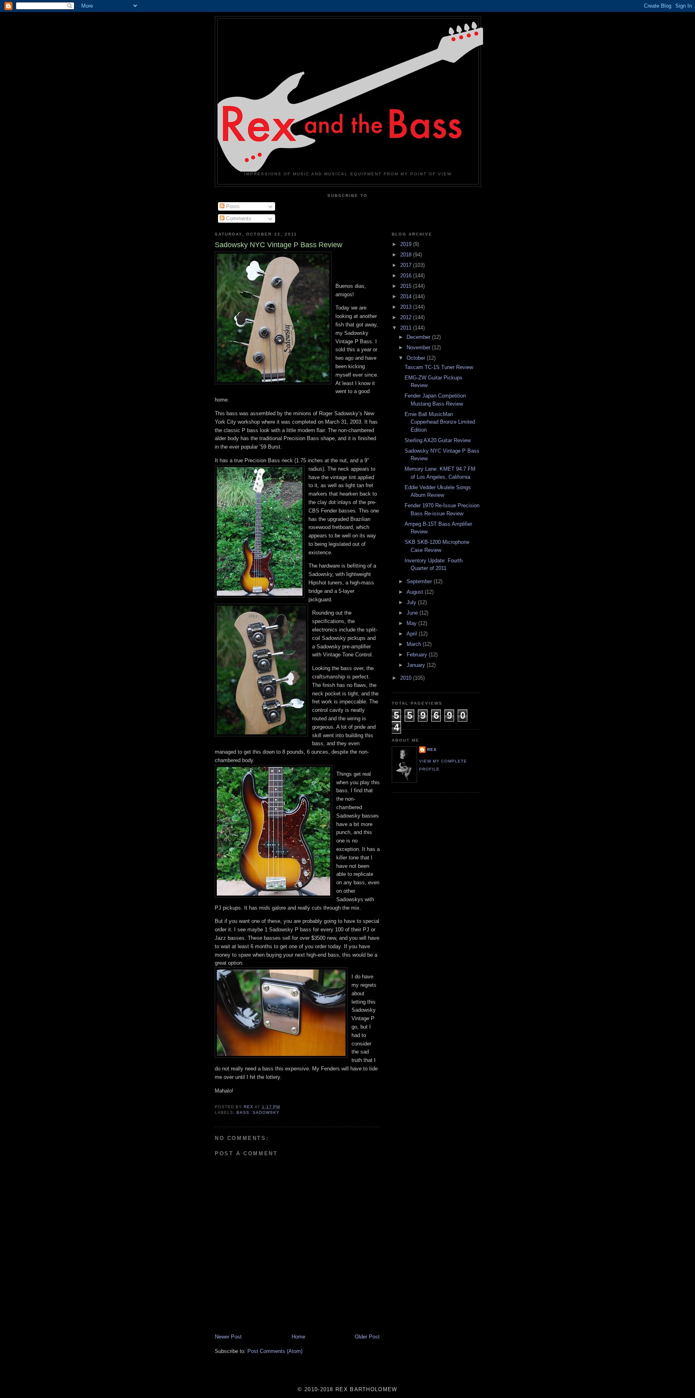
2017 (406, 265)
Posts (232, 206)
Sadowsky (266, 1112)
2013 (406, 307)
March (415, 644)
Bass (242, 1112)
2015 (406, 286)
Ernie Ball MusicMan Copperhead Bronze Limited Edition (440, 422)
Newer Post (228, 1337)
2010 (406, 678)
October (417, 358)
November (419, 347)
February (418, 655)
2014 (406, 296)
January (417, 665)
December (419, 337)
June (413, 613)
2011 (406, 328)
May (412, 623)
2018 (406, 255)
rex (432, 749)
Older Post (367, 1337)
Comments (237, 218)
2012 (406, 317)
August (416, 592)
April (413, 634)
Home (298, 1337)
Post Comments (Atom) (274, 1351)
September (420, 581)
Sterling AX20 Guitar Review (438, 440)
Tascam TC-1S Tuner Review (439, 367)
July (412, 602)
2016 (406, 276)
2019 (406, 244)
